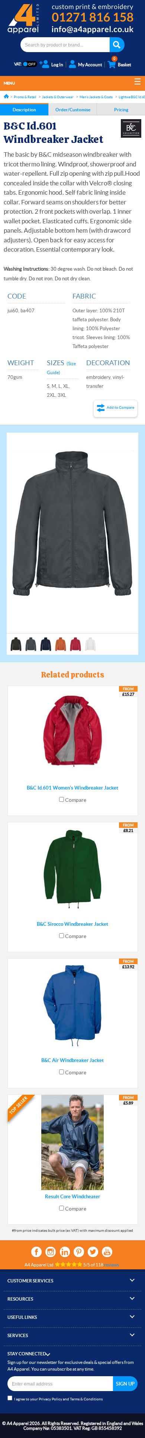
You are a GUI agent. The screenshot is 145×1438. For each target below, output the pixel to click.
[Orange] (60, 640)
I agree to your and (58, 1399)
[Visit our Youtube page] (107, 1252)
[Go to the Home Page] (6, 96)
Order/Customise (72, 109)
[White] (90, 640)
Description (24, 109)
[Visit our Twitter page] (93, 1252)
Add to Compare (120, 407)
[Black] (16, 640)
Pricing (121, 109)
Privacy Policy (50, 1399)
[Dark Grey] (30, 640)
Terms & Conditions (86, 1399)
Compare (75, 800)
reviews (111, 1264)
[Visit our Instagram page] (51, 1252)
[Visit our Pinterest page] (79, 1252)
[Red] (75, 640)
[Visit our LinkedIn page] (65, 1252)
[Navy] (45, 640)
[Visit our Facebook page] (36, 1252)
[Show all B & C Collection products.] (131, 128)
